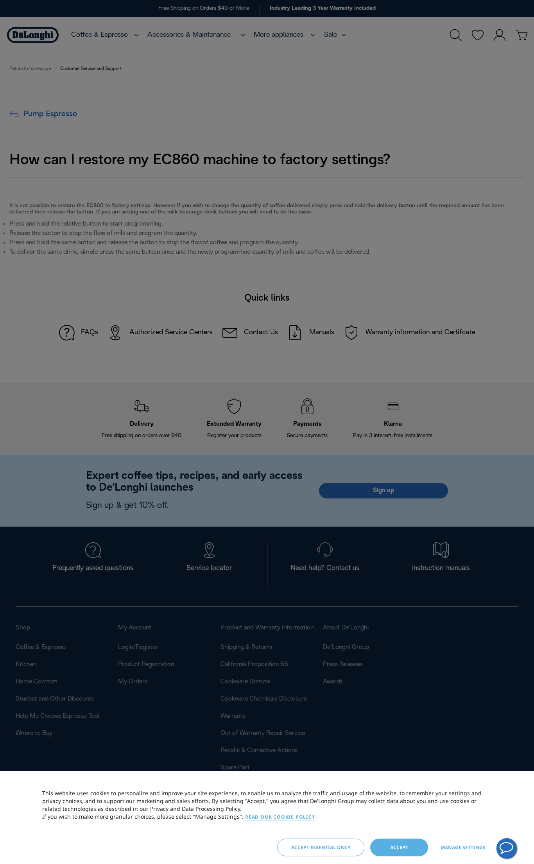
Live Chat (506, 848)
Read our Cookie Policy (280, 817)
